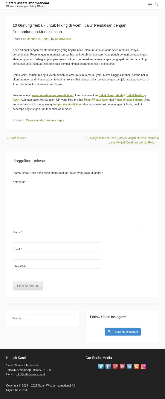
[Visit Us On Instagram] (143, 368)
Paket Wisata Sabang (129, 99)
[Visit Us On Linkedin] (129, 368)
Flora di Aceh (16, 138)
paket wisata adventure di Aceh (52, 95)
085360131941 (42, 369)
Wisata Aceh (34, 120)
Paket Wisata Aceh (96, 99)
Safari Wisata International (27, 3)
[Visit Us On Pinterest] (115, 368)
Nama (17, 232)
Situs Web (19, 266)
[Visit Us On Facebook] (108, 368)
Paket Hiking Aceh (111, 95)
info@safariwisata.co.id (30, 374)
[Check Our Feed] (136, 368)
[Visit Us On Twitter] (100, 368)
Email (17, 249)
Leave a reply (55, 120)
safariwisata (63, 38)
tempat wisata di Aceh (67, 104)
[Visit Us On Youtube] (122, 368)
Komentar (20, 181)
